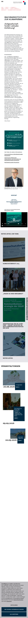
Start (2, 7)
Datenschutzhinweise (18, 599)
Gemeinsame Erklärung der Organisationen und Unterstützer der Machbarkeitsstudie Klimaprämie (12, 159)
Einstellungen (14, 605)
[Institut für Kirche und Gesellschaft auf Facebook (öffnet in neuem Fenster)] (27, 317)
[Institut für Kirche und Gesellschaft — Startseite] (19, 2)
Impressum (9, 601)
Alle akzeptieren (14, 614)
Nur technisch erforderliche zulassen (14, 609)
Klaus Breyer (7, 187)
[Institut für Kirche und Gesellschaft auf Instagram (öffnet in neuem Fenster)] (27, 319)
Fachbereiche (13, 7)
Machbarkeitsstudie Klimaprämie (11, 162)
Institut (7, 7)
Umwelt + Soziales (4, 8)
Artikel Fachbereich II (14, 8)
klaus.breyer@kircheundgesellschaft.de (14, 201)
